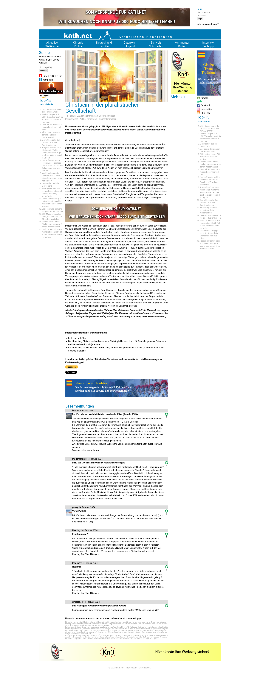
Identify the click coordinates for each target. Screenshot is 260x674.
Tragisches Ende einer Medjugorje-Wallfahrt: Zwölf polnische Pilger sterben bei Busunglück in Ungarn (52, 152)
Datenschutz (145, 667)
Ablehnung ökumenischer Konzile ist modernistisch (51, 134)
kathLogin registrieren (123, 622)
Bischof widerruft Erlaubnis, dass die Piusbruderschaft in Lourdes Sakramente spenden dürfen (52, 165)
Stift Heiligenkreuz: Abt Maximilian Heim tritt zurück (210, 156)
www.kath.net (86, 633)
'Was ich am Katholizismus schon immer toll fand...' (52, 127)
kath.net (120, 667)
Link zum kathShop (77, 338)
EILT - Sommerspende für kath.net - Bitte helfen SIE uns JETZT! (210, 128)
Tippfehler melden (107, 119)
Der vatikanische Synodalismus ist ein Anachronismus (51, 142)
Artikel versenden (88, 119)
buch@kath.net (93, 344)
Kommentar (90, 115)
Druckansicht (71, 119)
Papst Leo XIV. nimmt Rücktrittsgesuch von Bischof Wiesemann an (52, 224)
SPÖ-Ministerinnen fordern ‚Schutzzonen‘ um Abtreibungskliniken (52, 216)
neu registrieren (209, 24)
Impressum (131, 667)
